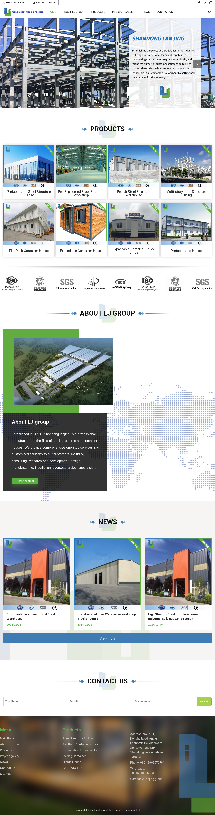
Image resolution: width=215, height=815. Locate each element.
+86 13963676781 (16, 2)
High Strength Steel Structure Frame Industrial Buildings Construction (173, 616)
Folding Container (74, 756)
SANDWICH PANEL (75, 768)
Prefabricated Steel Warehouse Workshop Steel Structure (107, 616)
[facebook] (199, 2)
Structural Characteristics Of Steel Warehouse (31, 616)
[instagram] (210, 2)
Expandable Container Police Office (134, 250)
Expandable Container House (81, 250)
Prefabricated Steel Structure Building (29, 193)
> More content (25, 481)
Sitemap (5, 773)
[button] (103, 104)
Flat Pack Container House (29, 250)
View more (108, 638)
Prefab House (71, 762)
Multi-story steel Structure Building (186, 193)
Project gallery (124, 11)
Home (52, 11)
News (146, 11)
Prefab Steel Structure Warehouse (134, 193)
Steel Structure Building (78, 738)
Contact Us (165, 11)
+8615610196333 (45, 2)
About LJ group (73, 11)
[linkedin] (204, 2)
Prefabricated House (186, 250)
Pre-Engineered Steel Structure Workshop (81, 193)
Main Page (7, 738)
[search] (210, 11)
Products (98, 11)
